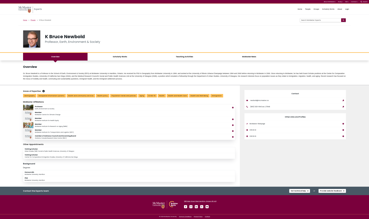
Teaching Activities (184, 56)
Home (300, 9)
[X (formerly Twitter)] (201, 206)
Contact (207, 216)
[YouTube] (207, 206)
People (307, 9)
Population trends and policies (124, 96)
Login (347, 9)
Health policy (102, 96)
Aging (142, 96)
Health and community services (81, 96)
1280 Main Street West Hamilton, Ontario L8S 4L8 (200, 201)
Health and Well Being (199, 96)
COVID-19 (151, 96)
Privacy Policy (198, 216)
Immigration (217, 96)
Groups (316, 9)
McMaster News (249, 56)
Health (161, 96)
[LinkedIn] (196, 206)
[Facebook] (185, 206)
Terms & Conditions (185, 216)
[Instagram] (190, 206)
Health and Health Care (177, 96)
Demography (30, 96)
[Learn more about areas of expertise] (43, 91)
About (339, 9)
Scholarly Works (328, 9)
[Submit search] (343, 20)
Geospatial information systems (51, 96)
